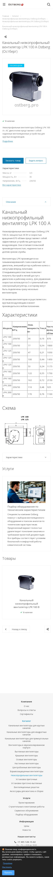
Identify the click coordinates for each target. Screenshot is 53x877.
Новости (26, 830)
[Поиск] (48, 4)
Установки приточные (26, 779)
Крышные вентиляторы (26, 755)
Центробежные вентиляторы (26, 767)
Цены (26, 826)
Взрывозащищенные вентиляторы (26, 771)
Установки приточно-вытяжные (26, 783)
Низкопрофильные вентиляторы (26, 775)
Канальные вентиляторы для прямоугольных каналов (26, 739)
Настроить (7, 867)
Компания (26, 701)
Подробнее (7, 863)
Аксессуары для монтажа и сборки (26, 791)
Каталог (26, 720)
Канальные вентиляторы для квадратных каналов (26, 733)
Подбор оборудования (27, 814)
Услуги (26, 798)
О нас (26, 706)
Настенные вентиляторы (27, 763)
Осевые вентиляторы (26, 759)
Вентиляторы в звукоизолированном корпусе (26, 746)
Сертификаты (26, 714)
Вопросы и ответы (27, 710)
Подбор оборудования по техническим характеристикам (26, 508)
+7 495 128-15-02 (27, 841)
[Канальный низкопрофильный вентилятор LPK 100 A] (26, 86)
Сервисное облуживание (26, 810)
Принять (8, 872)
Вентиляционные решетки (26, 787)
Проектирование (26, 802)
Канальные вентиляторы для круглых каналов (26, 726)
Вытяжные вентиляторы (26, 751)
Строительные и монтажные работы (26, 806)
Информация (26, 821)
